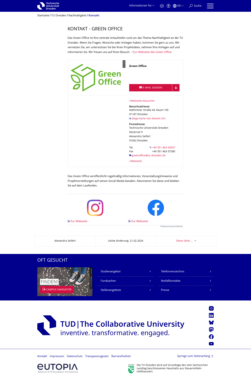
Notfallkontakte (170, 281)
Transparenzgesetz (97, 356)
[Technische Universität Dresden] (48, 6)
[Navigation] (210, 6)
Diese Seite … (184, 241)
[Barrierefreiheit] (168, 6)
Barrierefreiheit (121, 356)
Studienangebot (111, 271)
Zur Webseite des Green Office (152, 52)
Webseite (136, 161)
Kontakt (42, 356)
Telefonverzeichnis (172, 271)
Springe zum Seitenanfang (193, 356)
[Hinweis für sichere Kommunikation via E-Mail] (176, 87)
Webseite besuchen (142, 101)
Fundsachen (108, 281)
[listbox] (125, 209)
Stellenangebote (111, 290)
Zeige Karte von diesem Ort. (149, 119)
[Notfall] (162, 6)
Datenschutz (75, 356)
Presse (165, 290)
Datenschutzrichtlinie (172, 227)
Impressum (57, 356)
